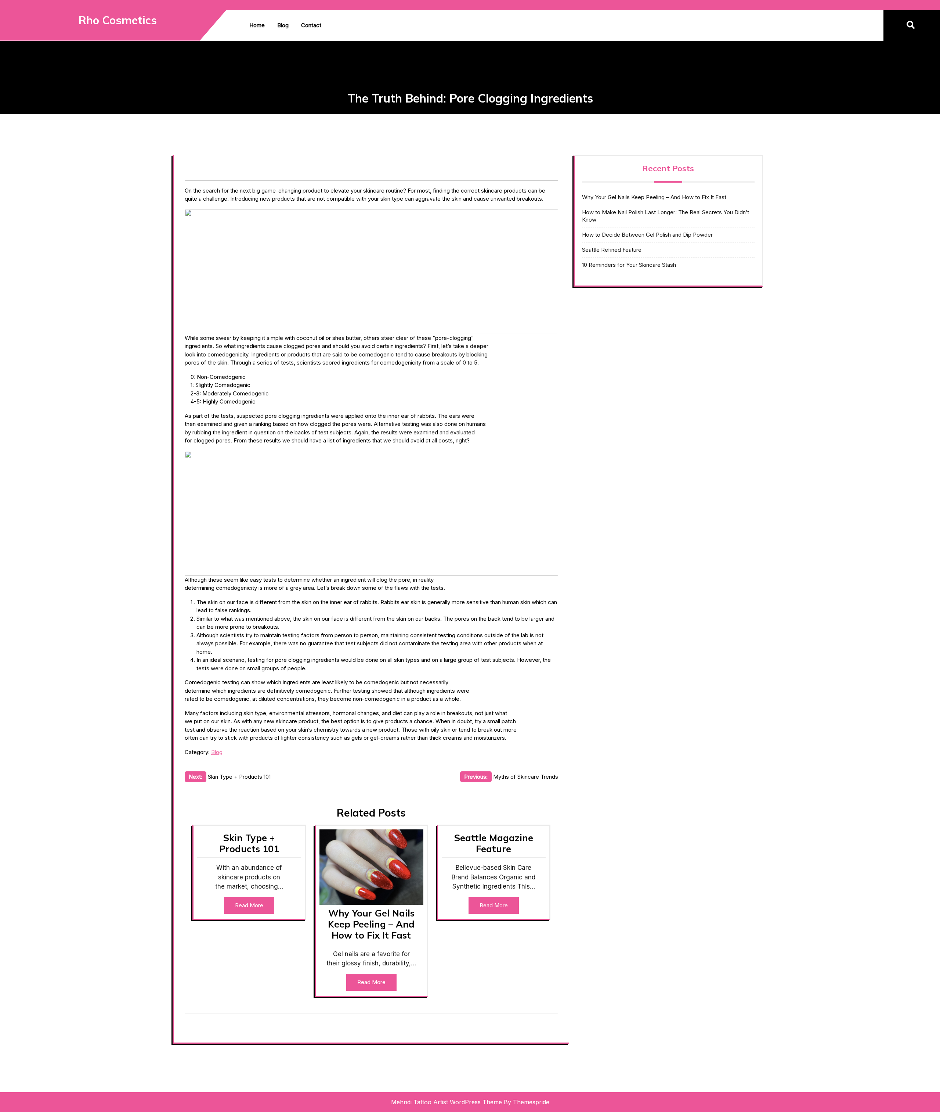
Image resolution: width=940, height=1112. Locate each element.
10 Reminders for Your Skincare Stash (629, 264)
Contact (311, 25)
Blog (283, 25)
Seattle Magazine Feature (493, 843)
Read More (249, 905)
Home (257, 25)
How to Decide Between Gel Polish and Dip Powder (647, 234)
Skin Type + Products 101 (249, 843)
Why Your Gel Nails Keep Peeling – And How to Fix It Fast (371, 924)
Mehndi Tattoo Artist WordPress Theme (446, 1102)
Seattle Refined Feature (611, 249)
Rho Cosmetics (118, 20)
